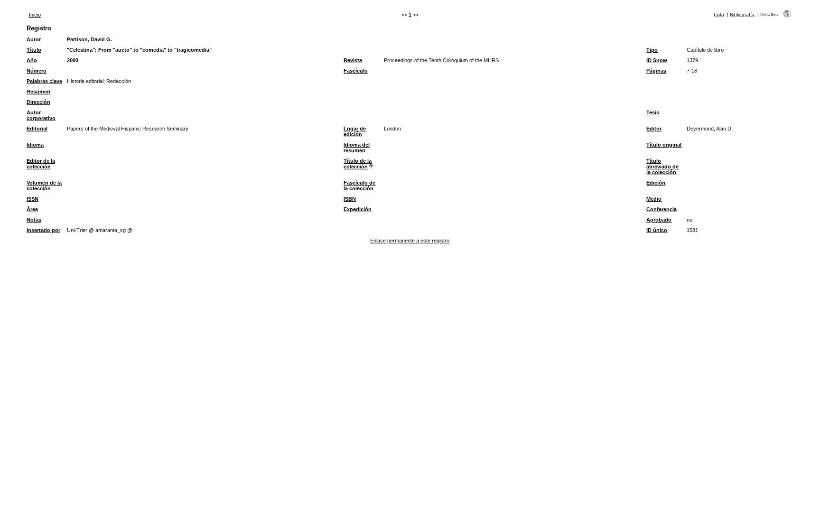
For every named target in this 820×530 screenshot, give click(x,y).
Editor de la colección (41, 163)
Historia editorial (85, 81)
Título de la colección (358, 163)
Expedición (358, 209)
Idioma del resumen (357, 147)
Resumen (38, 91)
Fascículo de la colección (359, 185)
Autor (34, 39)
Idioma (35, 145)
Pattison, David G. (89, 39)
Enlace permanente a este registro (409, 240)
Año (32, 60)
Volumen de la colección (44, 185)
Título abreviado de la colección (662, 166)
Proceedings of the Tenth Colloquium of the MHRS (441, 60)
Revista (353, 60)
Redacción (118, 81)
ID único (656, 230)
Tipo (652, 50)
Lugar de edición (355, 131)
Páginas (656, 71)
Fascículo (356, 71)
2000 (72, 60)
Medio (654, 199)
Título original (663, 145)
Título (34, 50)
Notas (34, 220)
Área (32, 209)
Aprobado (658, 220)
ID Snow (656, 60)
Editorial (37, 128)
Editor (654, 128)
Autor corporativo (41, 115)
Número (37, 71)
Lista (719, 14)
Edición (655, 183)
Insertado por (43, 230)
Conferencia (661, 209)
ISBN (350, 199)
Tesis (652, 112)
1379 (692, 60)
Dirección (38, 102)
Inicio (35, 15)
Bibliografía (742, 14)
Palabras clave (44, 81)
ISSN (32, 199)
